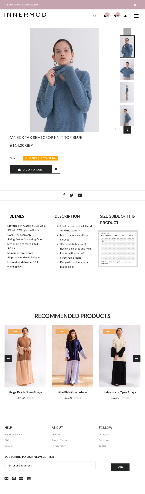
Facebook (104, 440)
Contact (8, 445)
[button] (95, 15)
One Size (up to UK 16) (40, 158)
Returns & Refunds (14, 434)
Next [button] (127, 130)
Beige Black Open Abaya (119, 392)
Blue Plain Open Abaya (72, 392)
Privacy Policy (59, 445)
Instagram (104, 434)
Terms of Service (60, 440)
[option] (64, 80)
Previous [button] (127, 31)
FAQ (7, 440)
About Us (56, 434)
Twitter (102, 445)
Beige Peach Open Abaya (25, 392)
